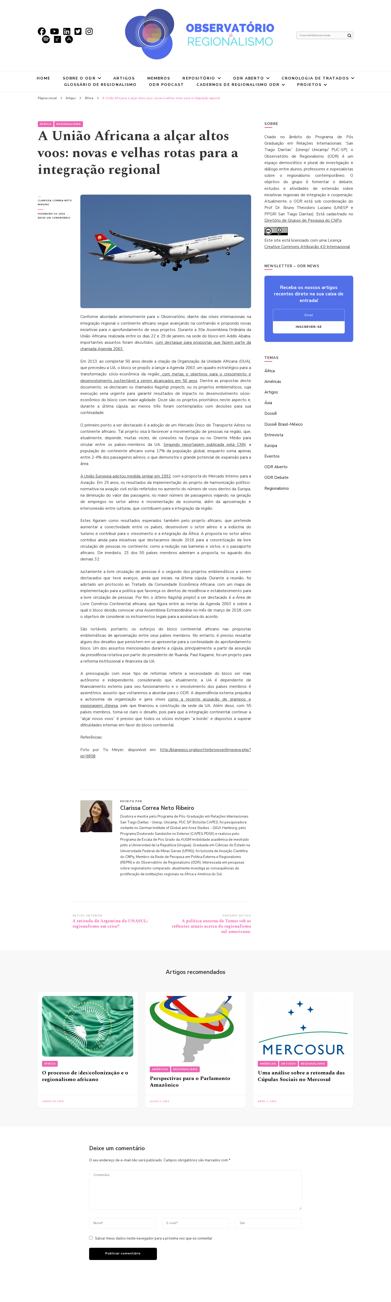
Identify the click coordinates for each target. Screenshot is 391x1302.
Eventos (272, 456)
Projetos (309, 84)
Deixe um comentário (55, 218)
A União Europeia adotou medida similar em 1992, (126, 476)
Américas (272, 381)
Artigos (124, 78)
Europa (270, 445)
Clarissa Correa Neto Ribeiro (55, 202)
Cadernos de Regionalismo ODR (238, 84)
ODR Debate (276, 477)
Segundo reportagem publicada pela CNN (205, 444)
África (45, 124)
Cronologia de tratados (315, 78)
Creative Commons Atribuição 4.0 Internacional (307, 246)
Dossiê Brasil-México (283, 424)
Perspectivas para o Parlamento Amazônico (190, 1081)
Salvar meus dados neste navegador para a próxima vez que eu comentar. (154, 1238)
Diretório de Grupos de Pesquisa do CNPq (303, 220)
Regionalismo (68, 124)
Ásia (268, 402)
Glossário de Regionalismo (100, 84)
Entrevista (273, 435)
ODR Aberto (248, 78)
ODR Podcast (166, 84)
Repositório (198, 78)
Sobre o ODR (79, 78)
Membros (158, 78)
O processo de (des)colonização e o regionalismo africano (85, 1076)
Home (43, 78)
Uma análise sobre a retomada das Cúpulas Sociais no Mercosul (301, 1076)
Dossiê (270, 413)
